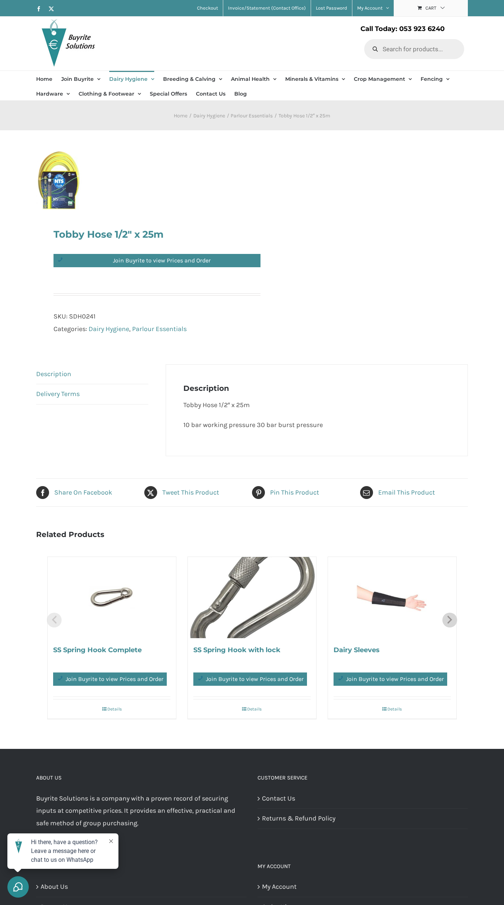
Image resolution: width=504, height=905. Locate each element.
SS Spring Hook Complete (97, 650)
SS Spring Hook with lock (236, 650)
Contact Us (278, 798)
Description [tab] (53, 374)
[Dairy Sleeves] (392, 597)
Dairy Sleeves (357, 650)
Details (114, 709)
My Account (279, 886)
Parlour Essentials (159, 329)
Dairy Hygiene (109, 329)
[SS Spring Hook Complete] (112, 597)
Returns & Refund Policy (298, 818)
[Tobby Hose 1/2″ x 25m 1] (140, 179)
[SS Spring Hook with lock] (252, 597)
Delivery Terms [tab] (58, 394)
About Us (54, 886)
